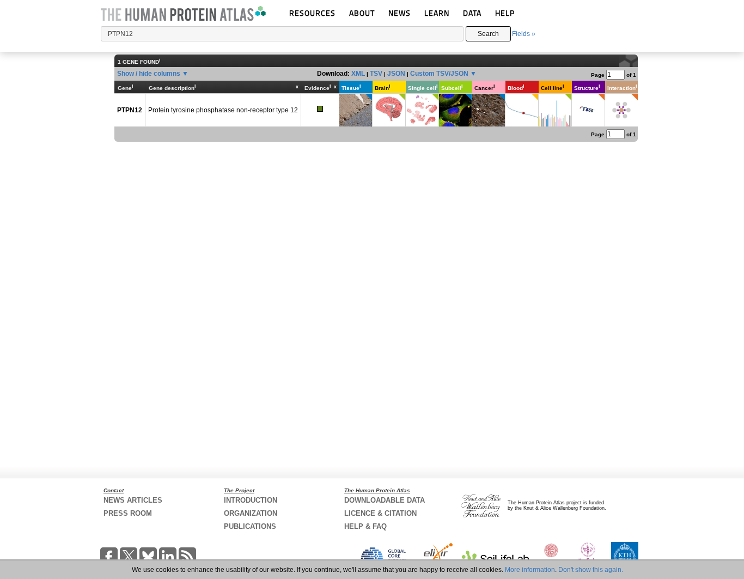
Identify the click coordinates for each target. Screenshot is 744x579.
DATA (472, 13)
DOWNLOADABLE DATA (384, 500)
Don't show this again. (590, 570)
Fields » (523, 34)
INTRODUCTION (250, 500)
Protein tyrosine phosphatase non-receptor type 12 (223, 110)
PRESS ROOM (127, 513)
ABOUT (362, 13)
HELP (505, 13)
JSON (396, 73)
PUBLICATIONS (250, 526)
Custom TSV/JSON (439, 73)
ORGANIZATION (250, 513)
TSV (376, 73)
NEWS (399, 13)
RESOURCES (312, 13)
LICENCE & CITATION (380, 513)
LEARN (436, 13)
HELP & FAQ (365, 526)
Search (488, 34)
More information (530, 570)
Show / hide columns (148, 73)
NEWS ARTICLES (132, 500)
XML (358, 73)
